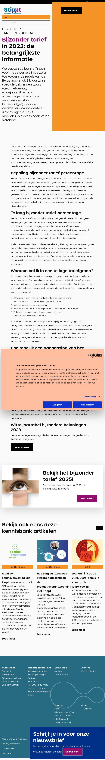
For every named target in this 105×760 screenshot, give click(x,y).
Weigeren (57, 405)
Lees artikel (86, 498)
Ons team (33, 681)
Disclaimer (7, 753)
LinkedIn (88, 709)
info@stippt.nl (61, 719)
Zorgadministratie (11, 685)
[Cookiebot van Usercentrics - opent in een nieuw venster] (90, 355)
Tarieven (32, 678)
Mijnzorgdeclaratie (37, 671)
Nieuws (58, 671)
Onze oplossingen (37, 674)
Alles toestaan (87, 405)
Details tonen (90, 397)
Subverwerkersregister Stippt (39, 693)
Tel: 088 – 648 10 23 (38, 685)
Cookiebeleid (8, 748)
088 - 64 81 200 (62, 722)
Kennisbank (71, 10)
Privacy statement (11, 744)
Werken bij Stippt (89, 671)
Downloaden (21, 447)
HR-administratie (10, 681)
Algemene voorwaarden (14, 739)
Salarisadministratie (12, 678)
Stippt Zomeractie (37, 688)
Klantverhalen (61, 674)
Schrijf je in (71, 751)
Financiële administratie (8, 673)
